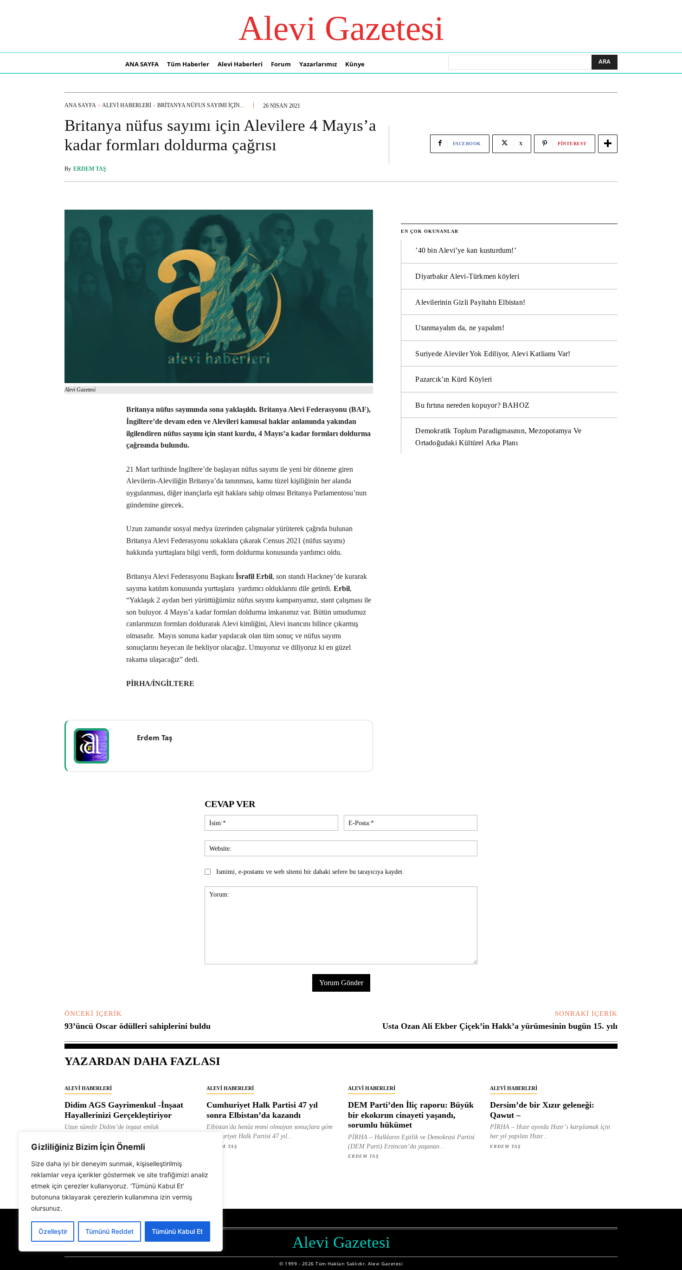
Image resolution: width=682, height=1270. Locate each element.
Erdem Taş (89, 169)
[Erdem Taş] (97, 746)
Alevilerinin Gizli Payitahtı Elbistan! (470, 302)
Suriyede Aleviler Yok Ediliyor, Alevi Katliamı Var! (492, 354)
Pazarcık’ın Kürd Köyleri (453, 379)
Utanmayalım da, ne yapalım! (459, 328)
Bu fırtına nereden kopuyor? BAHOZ (472, 405)
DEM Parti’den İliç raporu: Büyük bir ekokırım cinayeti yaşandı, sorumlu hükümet (411, 1114)
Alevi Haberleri (126, 105)
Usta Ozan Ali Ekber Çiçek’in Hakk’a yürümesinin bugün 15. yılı (500, 1026)
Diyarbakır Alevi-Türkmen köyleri (467, 276)
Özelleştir (53, 1231)
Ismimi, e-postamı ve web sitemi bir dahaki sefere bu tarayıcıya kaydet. (310, 871)
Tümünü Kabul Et (177, 1231)
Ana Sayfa (80, 105)
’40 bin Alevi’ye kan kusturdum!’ (465, 250)
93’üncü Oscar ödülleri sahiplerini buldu (137, 1026)
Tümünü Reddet (109, 1231)
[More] (608, 144)
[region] (121, 1191)
